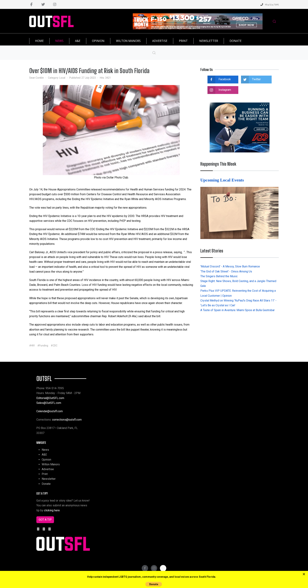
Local (62, 77)
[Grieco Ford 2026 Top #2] (198, 21)
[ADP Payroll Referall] (240, 127)
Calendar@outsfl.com (49, 411)
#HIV (32, 345)
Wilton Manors (51, 464)
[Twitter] (43, 4)
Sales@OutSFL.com (48, 403)
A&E (44, 454)
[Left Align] (304, 574)
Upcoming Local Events (222, 180)
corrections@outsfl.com (67, 419)
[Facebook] (31, 4)
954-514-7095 (272, 4)
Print (45, 474)
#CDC (54, 345)
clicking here (52, 510)
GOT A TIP (45, 519)
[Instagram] (54, 4)
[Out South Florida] (51, 21)
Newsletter (49, 478)
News (45, 449)
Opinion (46, 459)
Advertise (48, 469)
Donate (46, 483)
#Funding (42, 345)
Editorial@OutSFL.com (50, 398)
